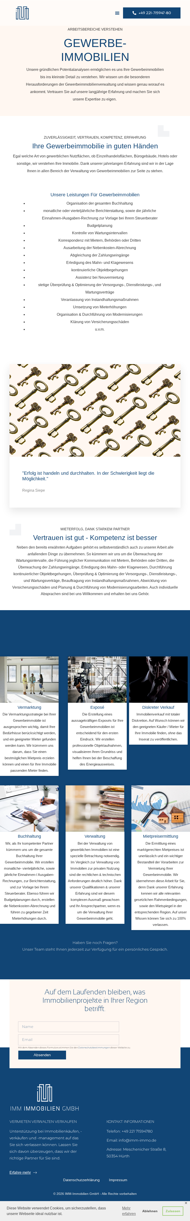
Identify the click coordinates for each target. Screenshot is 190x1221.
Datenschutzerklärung (81, 1180)
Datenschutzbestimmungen (94, 1047)
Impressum (118, 1180)
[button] (117, 12)
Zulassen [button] (173, 1211)
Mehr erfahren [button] (129, 1211)
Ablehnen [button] (150, 1211)
